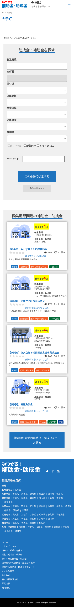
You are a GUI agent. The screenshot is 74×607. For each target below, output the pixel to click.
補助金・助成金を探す (12, 550)
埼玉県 (42, 498)
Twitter (47, 471)
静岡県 (7, 510)
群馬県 (33, 498)
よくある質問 (8, 571)
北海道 (18, 490)
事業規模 (12, 107)
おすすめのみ (47, 145)
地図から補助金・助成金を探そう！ (18, 567)
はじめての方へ (9, 546)
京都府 (24, 514)
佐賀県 (31, 527)
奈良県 (51, 514)
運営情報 (6, 583)
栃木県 (24, 498)
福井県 (42, 506)
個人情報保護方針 (10, 579)
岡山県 (33, 519)
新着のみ (31, 145)
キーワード (13, 158)
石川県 (33, 506)
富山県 (24, 506)
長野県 (59, 506)
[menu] (69, 5)
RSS (58, 471)
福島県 (59, 494)
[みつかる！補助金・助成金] (15, 4)
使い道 (10, 83)
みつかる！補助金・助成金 (29, 603)
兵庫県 (42, 514)
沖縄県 (18, 531)
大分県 (57, 527)
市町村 (10, 71)
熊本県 (48, 527)
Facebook (53, 471)
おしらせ (6, 575)
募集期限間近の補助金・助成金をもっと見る (37, 440)
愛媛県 (33, 523)
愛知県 (16, 510)
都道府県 (12, 59)
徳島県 (16, 523)
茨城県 (16, 498)
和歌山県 (60, 514)
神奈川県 (8, 502)
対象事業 (12, 119)
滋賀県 (16, 514)
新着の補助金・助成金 (12, 554)
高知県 (42, 523)
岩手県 (24, 494)
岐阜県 (68, 506)
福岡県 (22, 527)
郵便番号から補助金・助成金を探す (18, 563)
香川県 (24, 523)
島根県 (24, 519)
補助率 (10, 132)
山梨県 (51, 506)
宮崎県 (66, 527)
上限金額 (12, 95)
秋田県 (42, 494)
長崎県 (39, 527)
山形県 (51, 494)
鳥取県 (16, 519)
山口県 (51, 519)
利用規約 (6, 587)
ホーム (5, 542)
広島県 (42, 519)
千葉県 (51, 498)
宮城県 (33, 494)
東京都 (59, 498)
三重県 (25, 510)
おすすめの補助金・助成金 (14, 559)
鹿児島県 (8, 531)
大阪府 (33, 514)
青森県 (16, 494)
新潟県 (16, 506)
